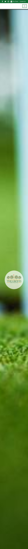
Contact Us (23, 1)
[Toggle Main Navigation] (24, 6)
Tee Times (15, 1)
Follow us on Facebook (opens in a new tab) (2, 1)
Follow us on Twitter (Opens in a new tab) (5, 1)
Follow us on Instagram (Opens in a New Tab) (8, 1)
